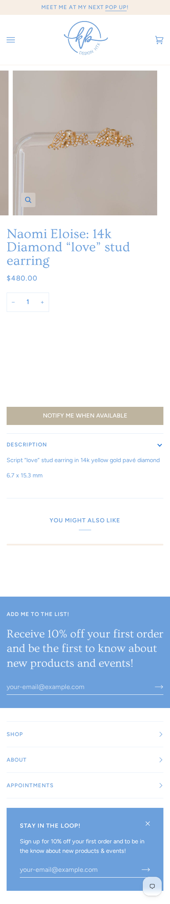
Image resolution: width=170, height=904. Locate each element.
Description (27, 444)
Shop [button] (15, 734)
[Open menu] (19, 40)
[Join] (152, 687)
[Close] (151, 820)
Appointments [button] (30, 785)
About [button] (17, 759)
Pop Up (116, 7)
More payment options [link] (37, 397)
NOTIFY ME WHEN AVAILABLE (85, 415)
